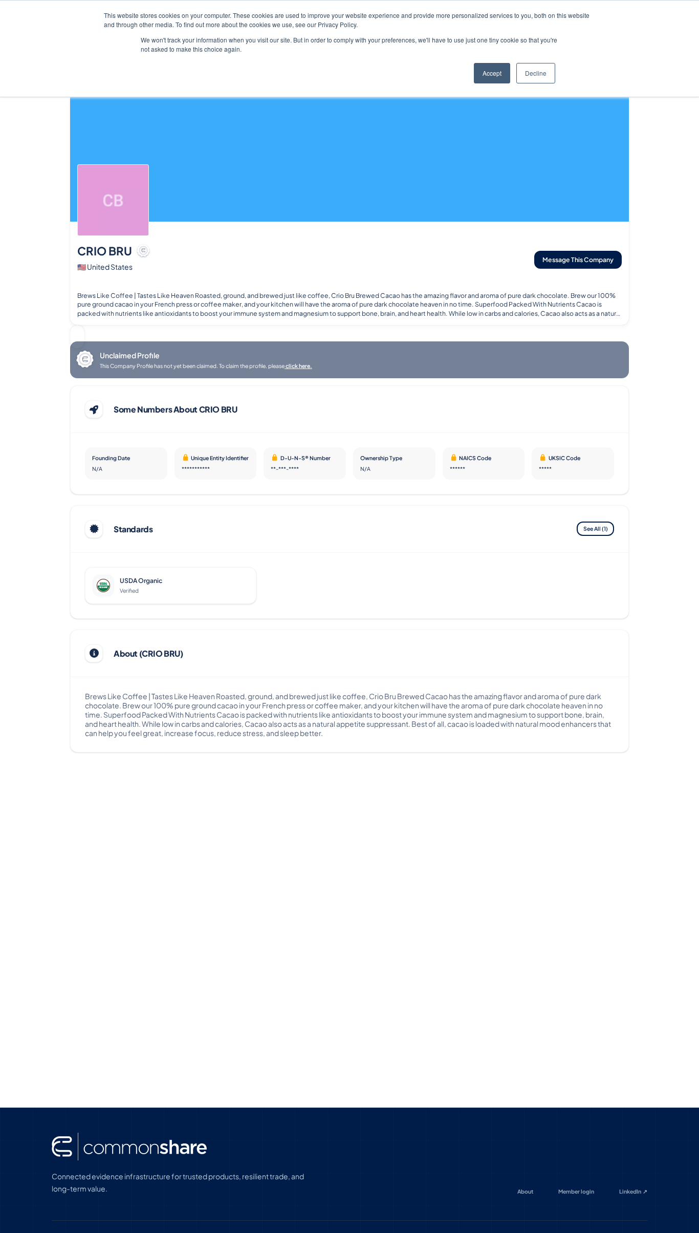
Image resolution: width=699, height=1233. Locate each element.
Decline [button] (536, 73)
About (525, 1191)
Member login (576, 1191)
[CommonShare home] (129, 1147)
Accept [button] (492, 73)
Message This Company (578, 259)
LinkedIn (633, 1191)
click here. (298, 365)
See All (595, 528)
